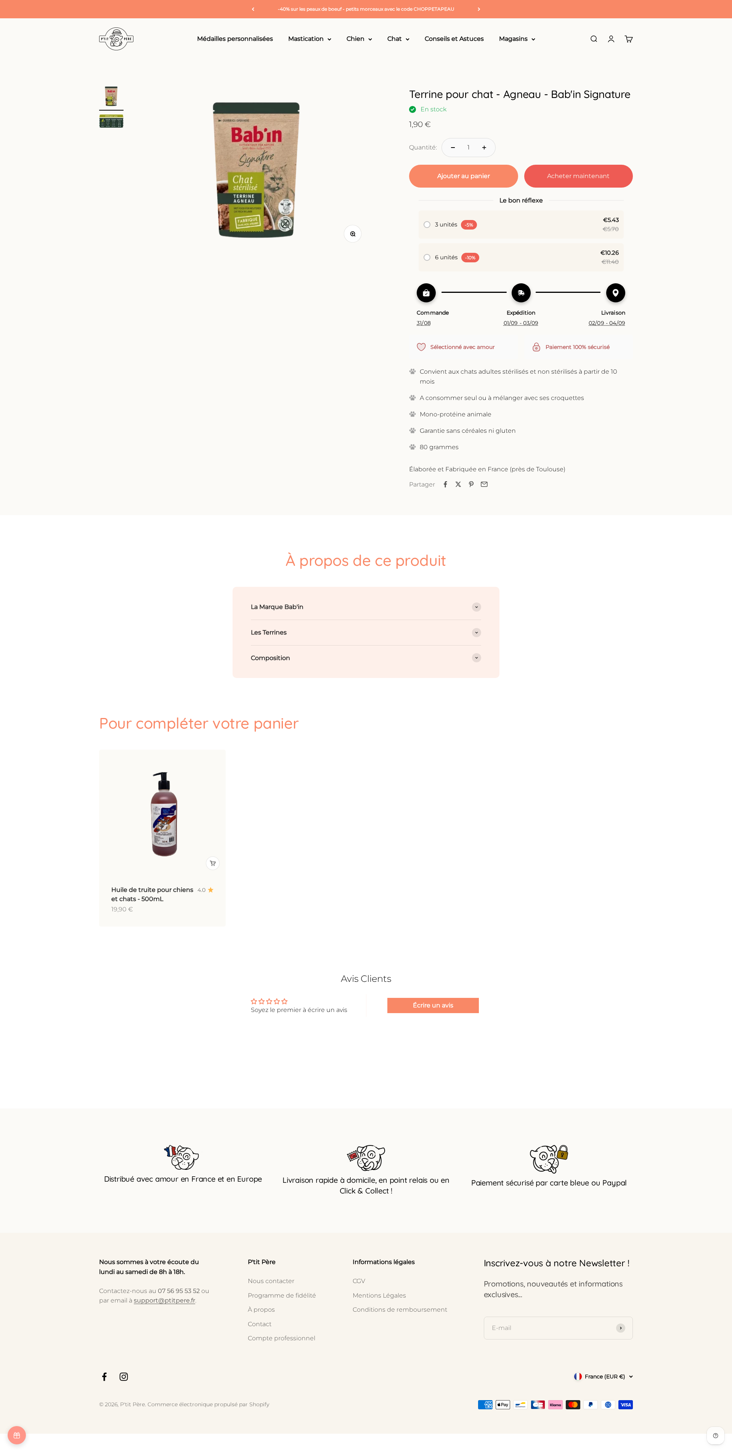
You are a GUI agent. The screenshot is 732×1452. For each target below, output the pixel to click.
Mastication (306, 39)
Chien (355, 39)
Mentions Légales (379, 1295)
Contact (259, 1324)
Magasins (513, 39)
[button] (521, 224)
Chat (394, 39)
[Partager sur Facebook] (445, 484)
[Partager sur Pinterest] (471, 484)
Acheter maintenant (578, 176)
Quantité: (423, 147)
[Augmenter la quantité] (484, 147)
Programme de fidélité (282, 1295)
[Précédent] (253, 9)
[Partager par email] (484, 484)
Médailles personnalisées (235, 39)
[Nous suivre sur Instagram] (124, 1377)
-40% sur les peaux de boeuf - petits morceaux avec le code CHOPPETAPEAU (366, 9)
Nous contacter (271, 1281)
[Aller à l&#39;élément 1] (111, 97)
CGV (359, 1281)
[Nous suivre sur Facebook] (104, 1377)
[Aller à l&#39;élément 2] (111, 122)
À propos (261, 1309)
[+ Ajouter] (213, 863)
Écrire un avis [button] (433, 1005)
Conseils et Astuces (454, 39)
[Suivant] (479, 9)
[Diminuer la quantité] (453, 147)
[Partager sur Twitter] (458, 484)
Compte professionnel (281, 1338)
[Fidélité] (17, 1435)
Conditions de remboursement (400, 1309)
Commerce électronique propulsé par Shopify (208, 1404)
